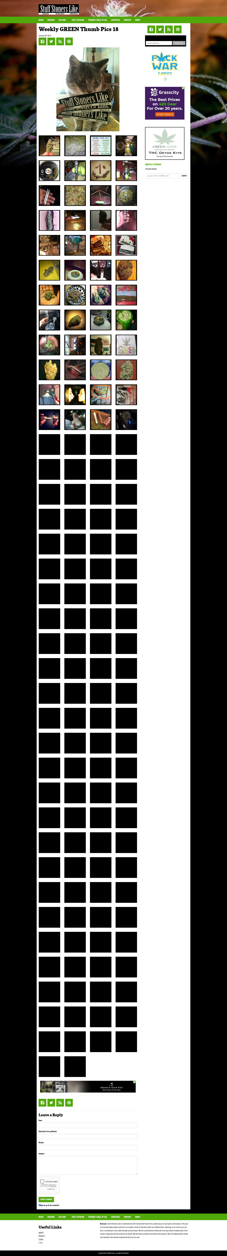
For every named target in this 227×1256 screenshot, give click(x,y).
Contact (127, 20)
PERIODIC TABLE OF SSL (97, 20)
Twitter (51, 41)
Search (184, 175)
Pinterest (69, 41)
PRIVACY (42, 1236)
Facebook (42, 41)
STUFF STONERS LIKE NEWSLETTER (165, 38)
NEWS (41, 20)
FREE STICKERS (78, 20)
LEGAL (41, 1239)
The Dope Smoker (151, 169)
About (137, 20)
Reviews (51, 20)
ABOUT (41, 1233)
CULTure (62, 20)
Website (41, 1142)
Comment (41, 1153)
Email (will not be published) (48, 1131)
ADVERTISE (115, 20)
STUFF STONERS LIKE (59, 9)
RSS (60, 41)
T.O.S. (41, 1242)
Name (40, 1120)
